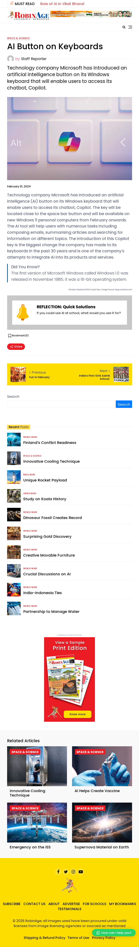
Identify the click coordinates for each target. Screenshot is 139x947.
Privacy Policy (103, 937)
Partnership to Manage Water (51, 611)
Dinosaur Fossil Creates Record (52, 517)
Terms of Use (78, 937)
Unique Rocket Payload (45, 480)
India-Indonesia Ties (42, 592)
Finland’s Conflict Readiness (49, 442)
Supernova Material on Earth (102, 847)
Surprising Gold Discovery (47, 536)
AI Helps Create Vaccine (97, 790)
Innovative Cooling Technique (51, 461)
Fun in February (39, 377)
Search (13, 396)
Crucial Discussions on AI (47, 574)
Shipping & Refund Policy (44, 937)
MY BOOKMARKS (122, 904)
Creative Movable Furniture (49, 555)
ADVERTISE (71, 904)
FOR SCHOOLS (94, 904)
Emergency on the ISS (30, 847)
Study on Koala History (44, 499)
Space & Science (18, 38)
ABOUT (54, 904)
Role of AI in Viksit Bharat (62, 3)
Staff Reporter (33, 58)
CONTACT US (34, 904)
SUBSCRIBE (12, 904)
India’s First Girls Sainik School (94, 377)
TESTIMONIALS (69, 909)
